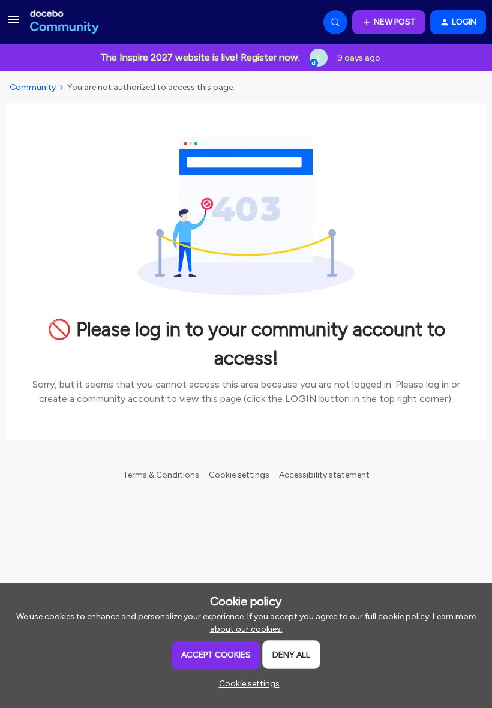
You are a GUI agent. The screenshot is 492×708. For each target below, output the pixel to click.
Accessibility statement (324, 475)
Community (33, 87)
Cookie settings (239, 475)
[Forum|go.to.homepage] (64, 22)
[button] (13, 24)
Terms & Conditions (161, 475)
